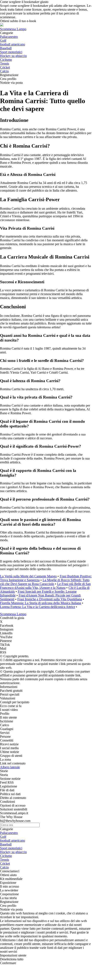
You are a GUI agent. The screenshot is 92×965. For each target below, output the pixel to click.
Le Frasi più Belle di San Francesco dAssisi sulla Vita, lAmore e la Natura (45, 585)
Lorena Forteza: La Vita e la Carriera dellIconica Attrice (37, 607)
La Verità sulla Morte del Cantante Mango (28, 576)
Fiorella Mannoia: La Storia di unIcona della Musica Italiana (40, 603)
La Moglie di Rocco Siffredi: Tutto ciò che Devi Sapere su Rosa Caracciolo (44, 582)
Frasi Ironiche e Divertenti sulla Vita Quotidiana (49, 599)
